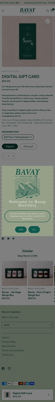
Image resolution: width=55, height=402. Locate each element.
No (34, 229)
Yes (20, 229)
